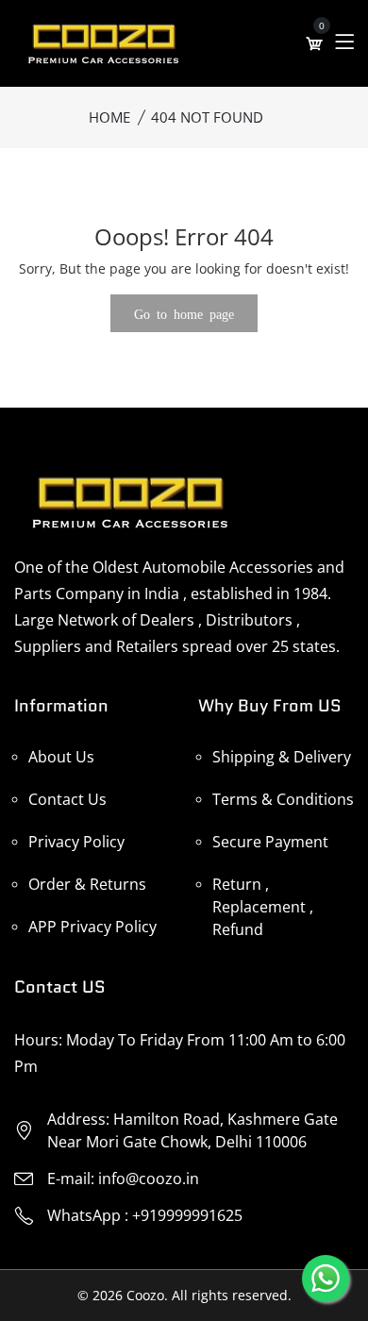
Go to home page (184, 313)
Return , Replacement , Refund (262, 907)
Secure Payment (270, 841)
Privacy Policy (76, 841)
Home (109, 117)
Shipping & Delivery (281, 756)
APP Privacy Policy (92, 926)
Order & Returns (87, 884)
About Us (61, 756)
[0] (314, 43)
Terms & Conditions (283, 799)
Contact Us (67, 799)
